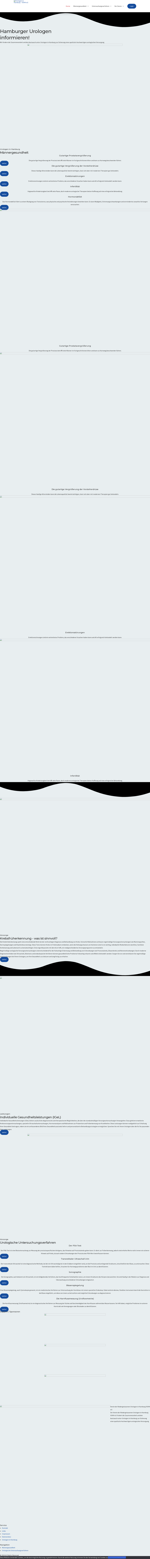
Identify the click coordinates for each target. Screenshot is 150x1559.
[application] (88, 6)
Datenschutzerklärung (118, 1557)
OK (109, 1557)
